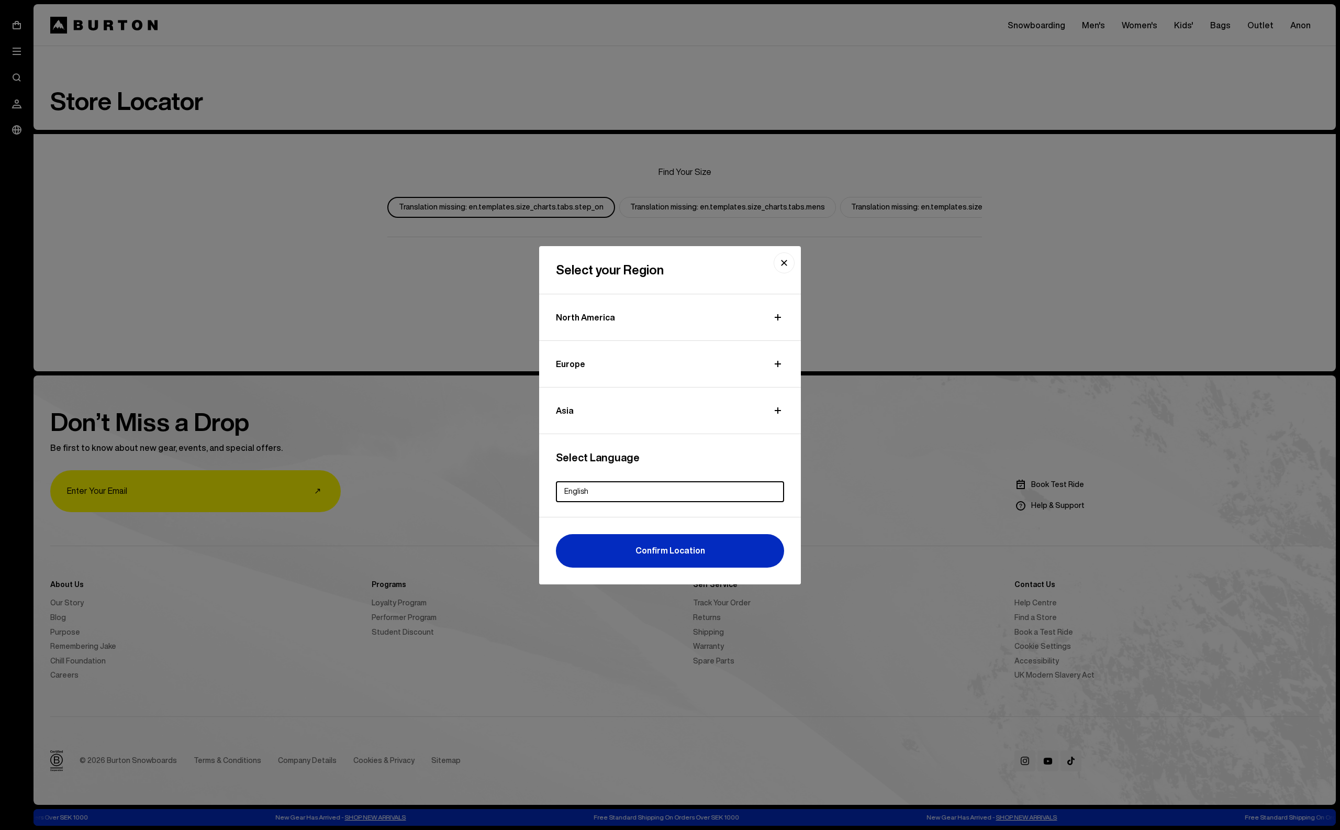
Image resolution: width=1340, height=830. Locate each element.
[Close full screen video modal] (784, 262)
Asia (565, 410)
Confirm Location (670, 550)
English (576, 491)
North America (585, 317)
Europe (570, 364)
